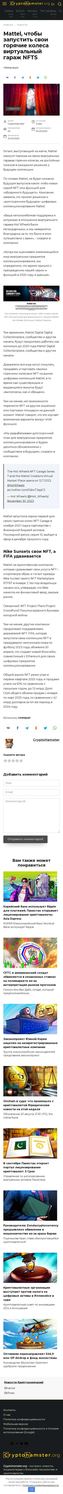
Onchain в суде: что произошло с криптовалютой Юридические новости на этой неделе (28, 1105)
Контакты (9, 1410)
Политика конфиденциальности (24, 1419)
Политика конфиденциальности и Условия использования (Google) (31, 1430)
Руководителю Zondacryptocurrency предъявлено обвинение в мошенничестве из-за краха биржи (30, 1229)
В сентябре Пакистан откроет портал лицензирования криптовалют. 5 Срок (26, 1167)
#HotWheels (15, 485)
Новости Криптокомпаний (23, 1382)
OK (31, 1489)
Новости (14, 108)
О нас (7, 1414)
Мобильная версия (15, 1424)
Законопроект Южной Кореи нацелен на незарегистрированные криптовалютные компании (30, 1043)
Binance (9, 1388)
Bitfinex (9, 1393)
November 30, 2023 (20, 501)
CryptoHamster (46, 740)
